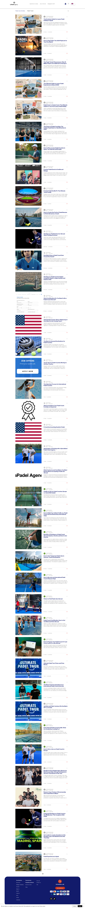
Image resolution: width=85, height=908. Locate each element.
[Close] (83, 906)
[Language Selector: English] (73, 3)
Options (74, 906)
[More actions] (67, 16)
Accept (80, 906)
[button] (65, 3)
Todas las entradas (20, 10)
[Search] (68, 3)
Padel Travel (30, 10)
